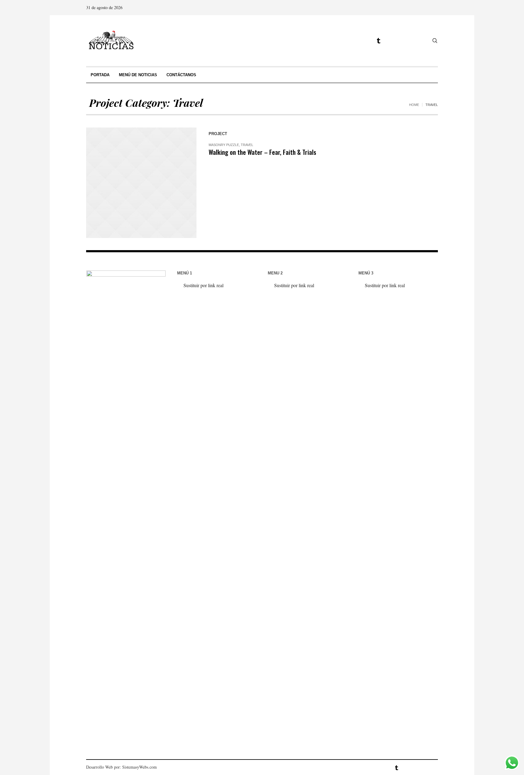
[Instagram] (357, 40)
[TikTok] (389, 40)
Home (414, 105)
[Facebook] (346, 40)
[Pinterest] (399, 40)
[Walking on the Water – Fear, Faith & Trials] (141, 182)
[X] (368, 40)
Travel (247, 145)
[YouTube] (421, 40)
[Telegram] (378, 40)
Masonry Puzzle (224, 145)
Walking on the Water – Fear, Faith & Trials (262, 152)
